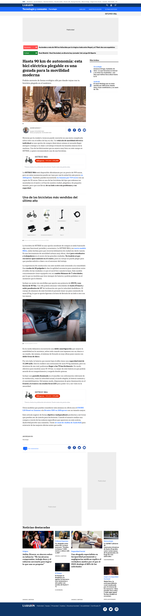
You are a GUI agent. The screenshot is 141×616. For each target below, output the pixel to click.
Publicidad (40, 606)
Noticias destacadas (36, 527)
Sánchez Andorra (48, 1)
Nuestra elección (95, 9)
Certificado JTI (96, 606)
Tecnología (53, 9)
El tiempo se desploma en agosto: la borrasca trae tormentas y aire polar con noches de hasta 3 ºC (62, 581)
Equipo (47, 606)
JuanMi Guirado (35, 128)
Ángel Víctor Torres (95, 1)
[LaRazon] (34, 5)
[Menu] (116, 5)
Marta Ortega (85, 1)
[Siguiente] (118, 10)
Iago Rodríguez (109, 559)
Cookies (62, 606)
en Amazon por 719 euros (67, 178)
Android (97, 82)
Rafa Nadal (111, 1)
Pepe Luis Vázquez (110, 599)
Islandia (104, 1)
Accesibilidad (85, 606)
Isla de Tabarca (38, 1)
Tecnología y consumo (35, 9)
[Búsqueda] (107, 5)
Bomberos (30, 1)
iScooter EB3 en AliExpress (55, 410)
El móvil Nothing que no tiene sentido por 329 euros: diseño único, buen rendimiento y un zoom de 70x (106, 86)
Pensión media (58, 1)
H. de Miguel (59, 590)
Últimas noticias (111, 9)
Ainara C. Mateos (28, 599)
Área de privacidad (73, 606)
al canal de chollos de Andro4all (68, 422)
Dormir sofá (67, 1)
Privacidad (55, 606)
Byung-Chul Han (76, 1)
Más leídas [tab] (94, 60)
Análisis (82, 9)
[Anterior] (60, 8)
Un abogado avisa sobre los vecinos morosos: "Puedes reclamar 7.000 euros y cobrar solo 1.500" (62, 548)
